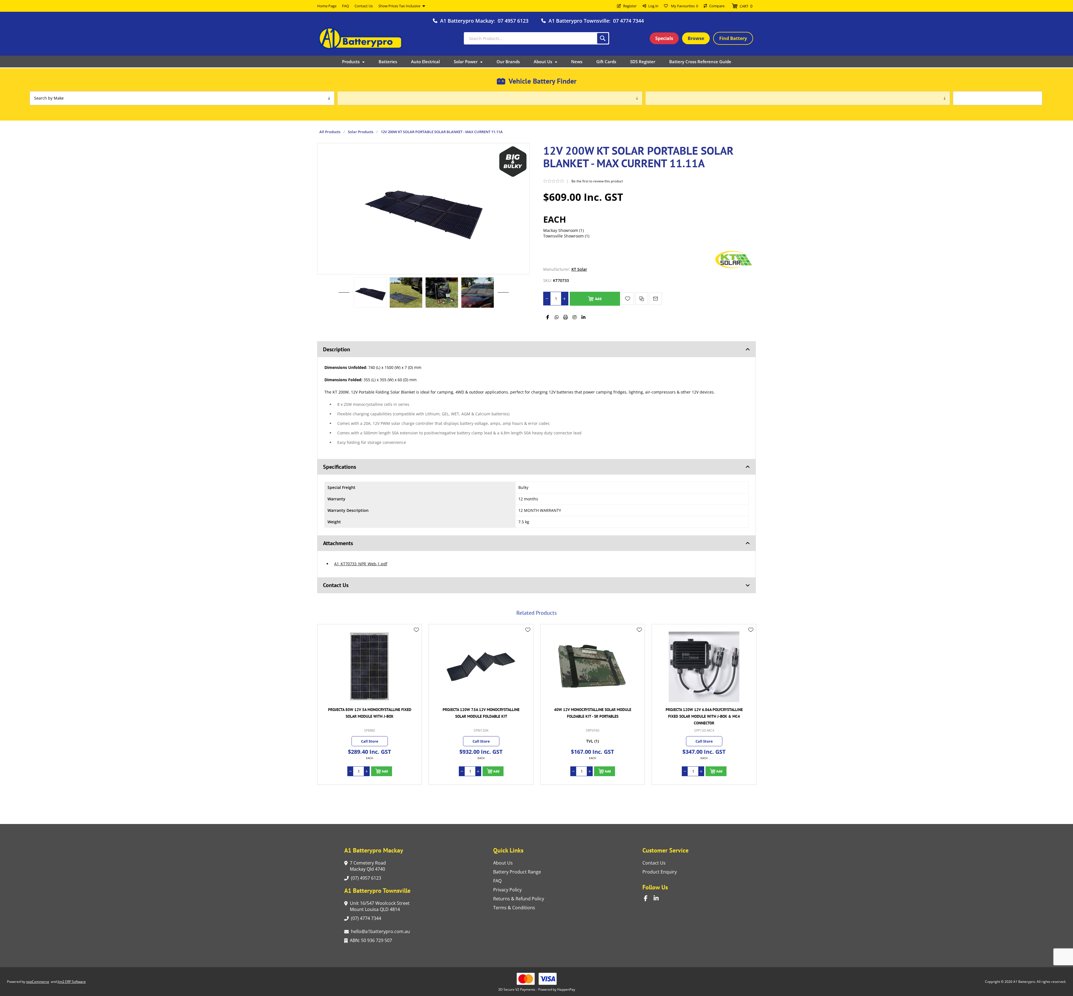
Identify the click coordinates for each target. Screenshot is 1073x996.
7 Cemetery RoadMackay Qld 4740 (368, 866)
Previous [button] (344, 287)
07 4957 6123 (513, 20)
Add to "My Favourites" (627, 298)
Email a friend (655, 298)
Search (602, 38)
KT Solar (579, 269)
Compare (717, 5)
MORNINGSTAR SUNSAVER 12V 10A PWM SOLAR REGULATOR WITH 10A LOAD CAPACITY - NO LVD (704, 713)
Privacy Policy (507, 890)
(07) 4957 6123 (366, 878)
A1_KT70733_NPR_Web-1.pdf (360, 563)
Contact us (654, 863)
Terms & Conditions (514, 908)
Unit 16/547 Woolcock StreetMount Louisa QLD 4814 (380, 906)
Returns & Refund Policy (518, 899)
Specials (664, 38)
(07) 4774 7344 (366, 918)
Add (598, 298)
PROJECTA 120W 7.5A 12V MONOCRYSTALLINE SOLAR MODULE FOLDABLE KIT (369, 713)
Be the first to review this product (597, 181)
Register (630, 5)
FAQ (497, 881)
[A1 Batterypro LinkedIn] (658, 898)
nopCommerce (37, 981)
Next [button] (503, 287)
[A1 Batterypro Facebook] (649, 898)
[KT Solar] (733, 269)
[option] (370, 292)
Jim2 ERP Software (72, 981)
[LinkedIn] (583, 317)
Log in (653, 5)
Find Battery (733, 38)
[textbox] (536, 38)
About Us (503, 863)
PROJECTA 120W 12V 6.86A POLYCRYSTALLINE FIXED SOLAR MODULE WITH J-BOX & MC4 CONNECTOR (592, 716)
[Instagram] (574, 317)
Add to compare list (641, 298)
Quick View (416, 638)
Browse (696, 38)
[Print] (565, 317)
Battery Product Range (517, 872)
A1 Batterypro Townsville (579, 20)
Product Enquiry (659, 872)
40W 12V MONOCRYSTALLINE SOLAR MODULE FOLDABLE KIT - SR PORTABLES (481, 713)
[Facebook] (547, 317)
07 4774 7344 (628, 20)
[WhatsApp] (556, 317)
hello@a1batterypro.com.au (380, 931)
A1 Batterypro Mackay (467, 20)
